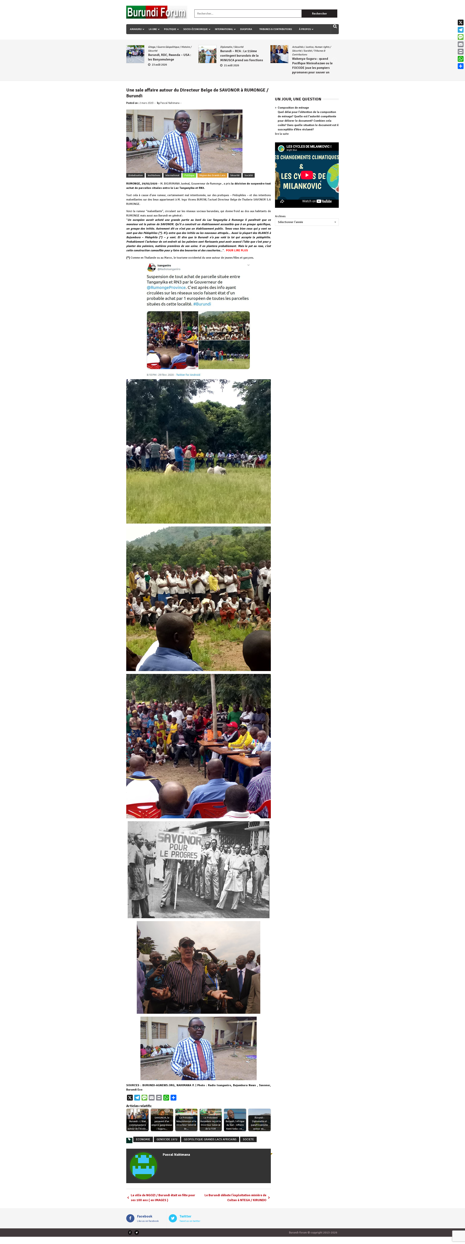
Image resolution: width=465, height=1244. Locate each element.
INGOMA (251, 50)
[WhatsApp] (460, 58)
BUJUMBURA (227, 46)
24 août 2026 (231, 73)
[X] (460, 22)
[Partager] (460, 66)
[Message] (460, 37)
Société (163, 50)
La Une (153, 29)
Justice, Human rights (173, 46)
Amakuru (136, 29)
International (224, 29)
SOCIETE (248, 1139)
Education (311, 46)
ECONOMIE (143, 1139)
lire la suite (282, 134)
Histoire (240, 50)
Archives (280, 216)
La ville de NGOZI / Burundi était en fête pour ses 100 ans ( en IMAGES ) (163, 1197)
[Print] (460, 51)
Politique (170, 29)
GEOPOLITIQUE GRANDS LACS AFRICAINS (210, 1139)
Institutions (154, 175)
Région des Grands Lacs (212, 175)
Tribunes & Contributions (275, 29)
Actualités (153, 46)
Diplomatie (242, 46)
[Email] (460, 44)
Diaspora (246, 29)
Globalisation (135, 175)
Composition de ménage (293, 108)
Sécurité (152, 50)
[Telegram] (460, 29)
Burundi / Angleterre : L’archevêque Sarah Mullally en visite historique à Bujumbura (242, 63)
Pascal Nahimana (169, 103)
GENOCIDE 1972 (167, 1139)
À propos (305, 29)
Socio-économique (195, 29)
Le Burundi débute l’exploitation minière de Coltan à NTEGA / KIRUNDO (235, 1197)
